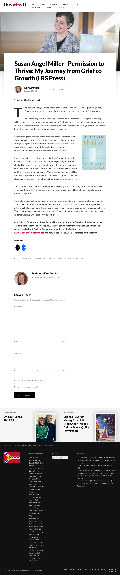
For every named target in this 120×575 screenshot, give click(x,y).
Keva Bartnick (32, 88)
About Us (60, 8)
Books (76, 4)
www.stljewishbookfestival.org (29, 232)
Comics (53, 4)
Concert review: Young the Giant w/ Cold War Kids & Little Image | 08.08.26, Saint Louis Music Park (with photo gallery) (96, 460)
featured (37, 259)
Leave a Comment (57, 89)
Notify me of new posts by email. (26, 387)
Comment (18, 307)
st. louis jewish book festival (55, 259)
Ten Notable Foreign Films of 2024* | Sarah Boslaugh (36, 534)
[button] (94, 152)
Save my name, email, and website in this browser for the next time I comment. (42, 371)
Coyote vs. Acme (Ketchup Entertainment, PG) (94, 481)
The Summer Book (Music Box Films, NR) (36, 513)
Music (34, 4)
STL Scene (36, 8)
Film (43, 4)
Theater (65, 4)
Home (65, 570)
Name (17, 342)
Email (63, 342)
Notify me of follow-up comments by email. (29, 380)
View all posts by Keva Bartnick (45, 277)
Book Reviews (26, 259)
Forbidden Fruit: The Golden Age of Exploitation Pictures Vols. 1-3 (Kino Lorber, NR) (36, 492)
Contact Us (111, 571)
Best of (48, 8)
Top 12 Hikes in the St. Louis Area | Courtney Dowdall (36, 470)
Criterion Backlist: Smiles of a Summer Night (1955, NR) (36, 526)
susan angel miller (76, 259)
